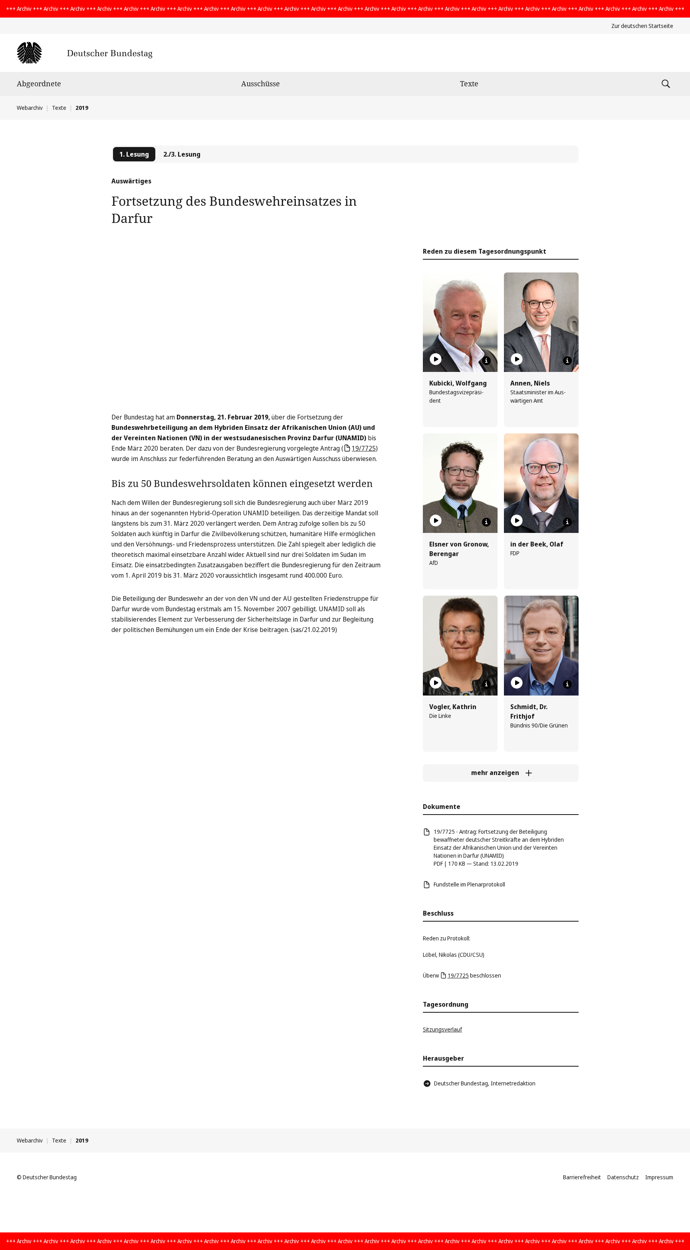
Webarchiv (30, 107)
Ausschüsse (260, 83)
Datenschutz (623, 1177)
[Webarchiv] (84, 53)
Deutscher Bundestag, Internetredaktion (484, 1083)
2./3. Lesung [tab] (181, 154)
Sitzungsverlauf (442, 1029)
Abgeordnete (39, 83)
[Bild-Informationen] (486, 361)
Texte (469, 83)
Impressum (659, 1177)
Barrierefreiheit (582, 1177)
